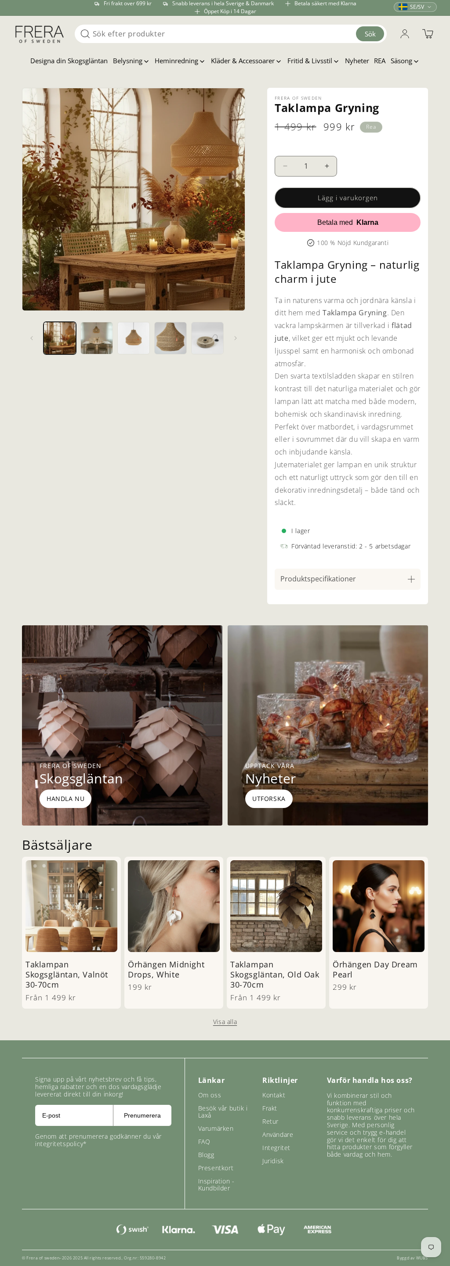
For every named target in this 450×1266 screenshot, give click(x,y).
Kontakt (273, 1095)
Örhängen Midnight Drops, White (166, 969)
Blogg (206, 1155)
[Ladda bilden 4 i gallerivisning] (170, 338)
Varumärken (216, 1128)
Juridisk (273, 1161)
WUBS (422, 1258)
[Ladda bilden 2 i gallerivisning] (96, 338)
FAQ (204, 1141)
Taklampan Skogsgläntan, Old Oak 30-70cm (274, 974)
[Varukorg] (427, 34)
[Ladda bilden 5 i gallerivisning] (207, 338)
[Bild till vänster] (31, 338)
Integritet (276, 1147)
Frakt (269, 1108)
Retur (270, 1121)
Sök (370, 33)
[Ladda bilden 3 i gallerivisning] (133, 338)
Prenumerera (142, 1115)
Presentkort (216, 1168)
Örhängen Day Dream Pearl (375, 969)
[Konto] (405, 34)
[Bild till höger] (235, 338)
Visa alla (225, 1021)
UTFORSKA (269, 798)
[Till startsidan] (39, 34)
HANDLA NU (65, 798)
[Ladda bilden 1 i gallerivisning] (60, 338)
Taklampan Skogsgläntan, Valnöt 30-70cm (66, 974)
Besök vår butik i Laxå (223, 1111)
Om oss (209, 1095)
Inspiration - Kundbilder (216, 1184)
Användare (277, 1134)
